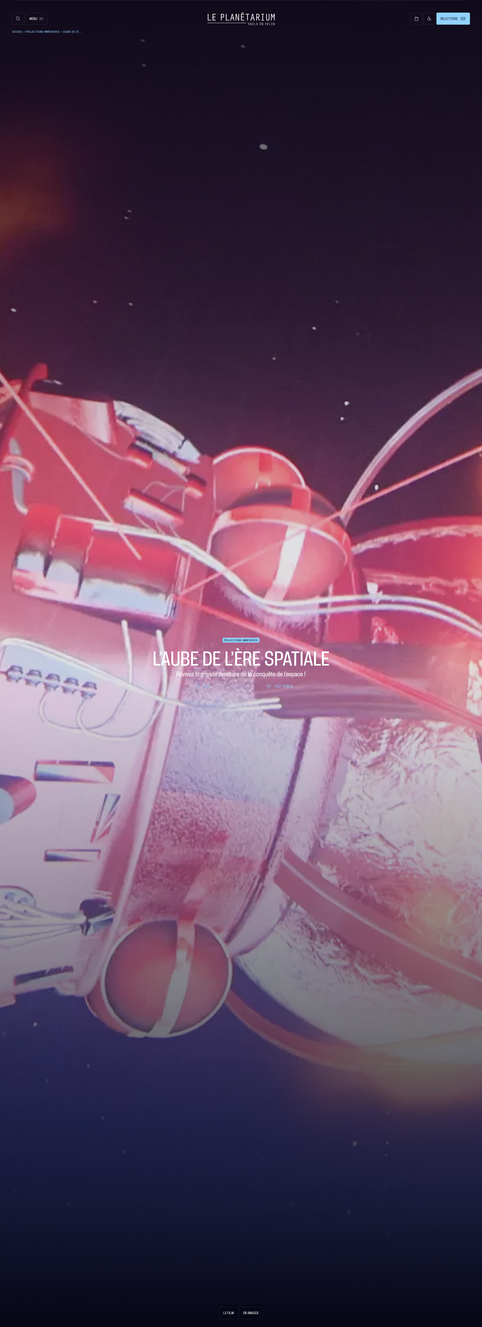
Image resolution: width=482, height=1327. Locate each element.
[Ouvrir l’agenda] (416, 19)
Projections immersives (43, 32)
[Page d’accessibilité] (429, 19)
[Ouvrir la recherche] (18, 19)
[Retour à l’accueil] (241, 18)
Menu (33, 18)
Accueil (17, 32)
